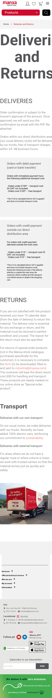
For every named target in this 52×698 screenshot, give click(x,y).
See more (24, 616)
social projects (33, 692)
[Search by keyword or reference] (46, 13)
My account (7, 583)
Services (6, 571)
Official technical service (13, 575)
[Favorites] (34, 3)
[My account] (28, 3)
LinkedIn (24, 637)
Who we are (7, 579)
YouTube (19, 637)
